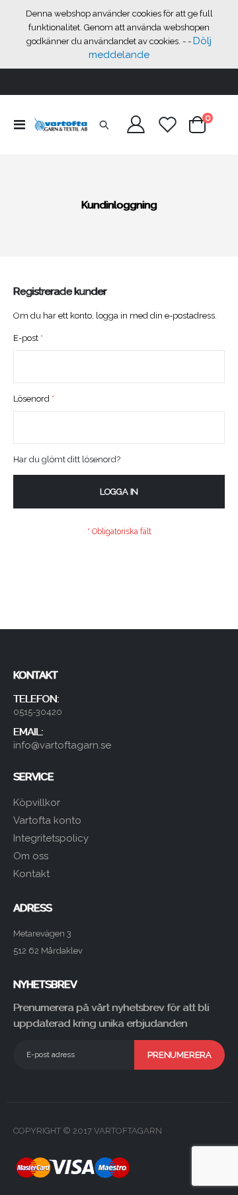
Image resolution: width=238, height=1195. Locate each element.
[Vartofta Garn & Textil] (60, 124)
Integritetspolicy (51, 838)
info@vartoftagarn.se (62, 745)
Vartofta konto (47, 820)
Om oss (30, 856)
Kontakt (31, 874)
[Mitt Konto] (136, 124)
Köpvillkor (36, 803)
